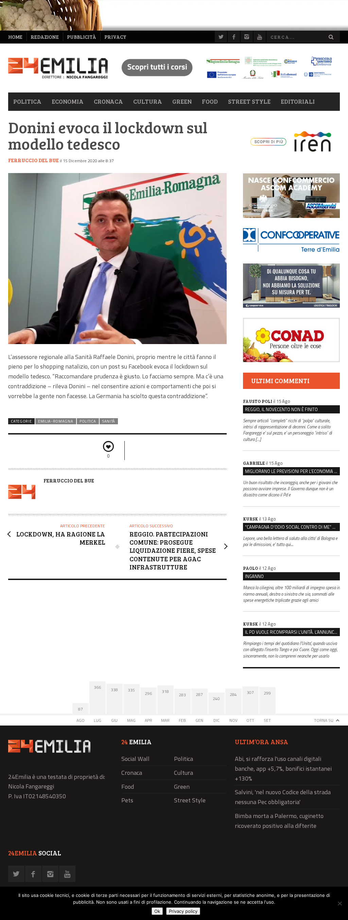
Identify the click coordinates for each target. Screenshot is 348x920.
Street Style (249, 101)
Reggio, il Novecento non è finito (281, 409)
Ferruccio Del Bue (33, 160)
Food (210, 101)
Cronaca (108, 101)
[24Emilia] (58, 68)
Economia (68, 101)
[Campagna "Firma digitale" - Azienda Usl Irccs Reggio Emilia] (224, 79)
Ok (157, 911)
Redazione (45, 37)
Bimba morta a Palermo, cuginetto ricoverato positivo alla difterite (279, 820)
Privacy (115, 37)
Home (15, 37)
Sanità (108, 421)
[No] (339, 903)
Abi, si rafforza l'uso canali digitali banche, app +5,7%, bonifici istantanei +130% (283, 768)
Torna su (323, 720)
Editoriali (298, 101)
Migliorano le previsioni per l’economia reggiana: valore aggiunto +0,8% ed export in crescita (292, 471)
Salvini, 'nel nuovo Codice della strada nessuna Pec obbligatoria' (283, 796)
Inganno (254, 576)
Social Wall (135, 758)
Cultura (147, 101)
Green (182, 101)
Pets (127, 800)
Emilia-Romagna (55, 421)
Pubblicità (81, 37)
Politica (27, 101)
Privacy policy (183, 911)
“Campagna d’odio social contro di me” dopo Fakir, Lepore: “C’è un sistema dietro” (292, 527)
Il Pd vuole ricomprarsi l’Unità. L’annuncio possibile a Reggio (292, 632)
